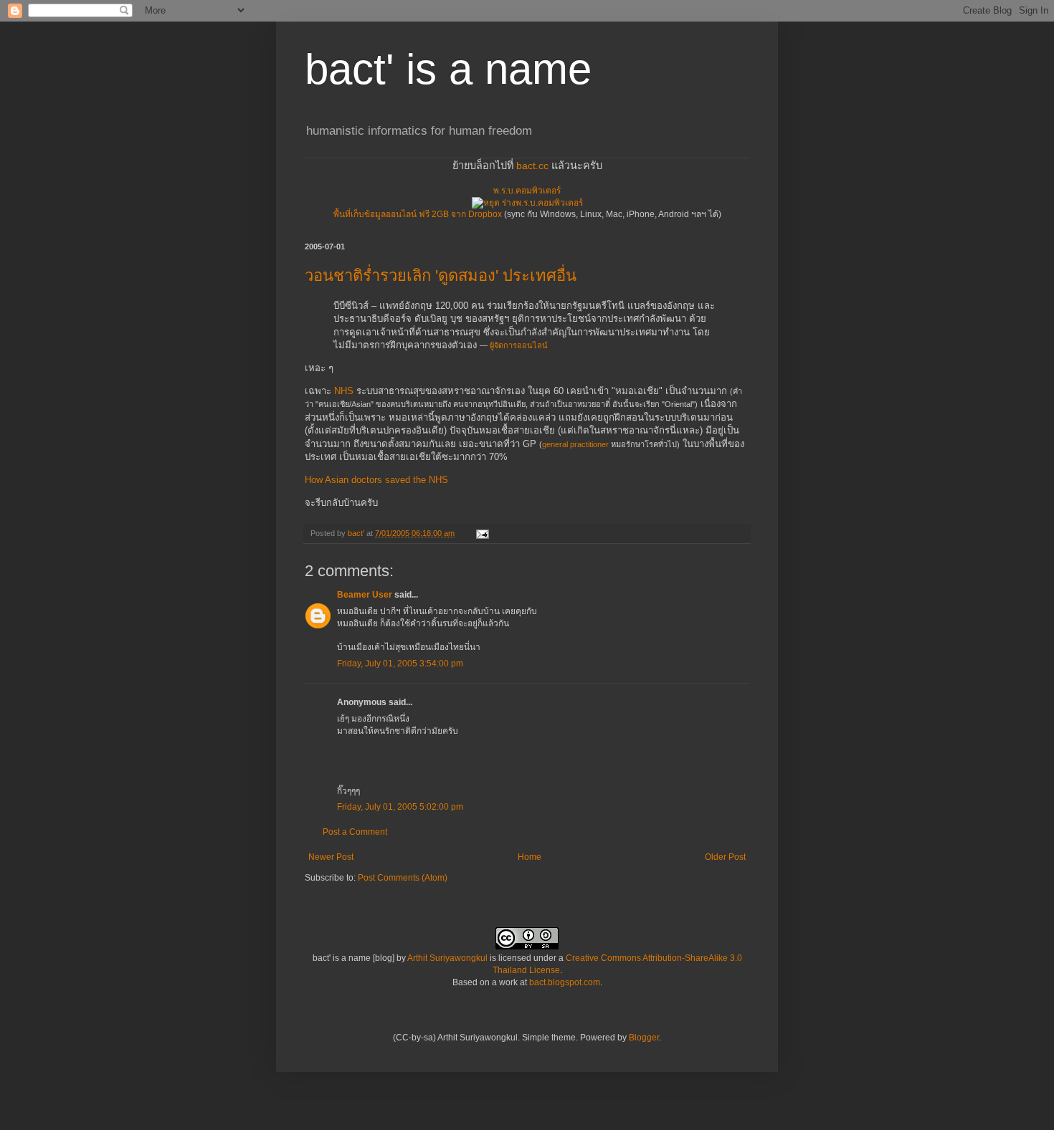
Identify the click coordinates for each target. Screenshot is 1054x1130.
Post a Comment (355, 832)
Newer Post (330, 857)
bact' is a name (448, 69)
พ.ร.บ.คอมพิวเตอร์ (527, 191)
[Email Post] (482, 533)
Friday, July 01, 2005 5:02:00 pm (400, 807)
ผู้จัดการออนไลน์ (519, 345)
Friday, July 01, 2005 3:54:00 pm (400, 664)
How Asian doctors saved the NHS (376, 479)
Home (529, 857)
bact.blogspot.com (564, 982)
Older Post (725, 857)
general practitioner (575, 444)
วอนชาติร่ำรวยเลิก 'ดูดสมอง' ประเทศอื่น (440, 275)
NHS (343, 391)
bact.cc (532, 165)
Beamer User (364, 595)
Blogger (644, 1038)
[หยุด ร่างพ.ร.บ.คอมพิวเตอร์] (527, 203)
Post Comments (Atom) (402, 878)
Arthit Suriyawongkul (447, 958)
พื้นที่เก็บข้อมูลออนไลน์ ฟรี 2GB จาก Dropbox (417, 214)
